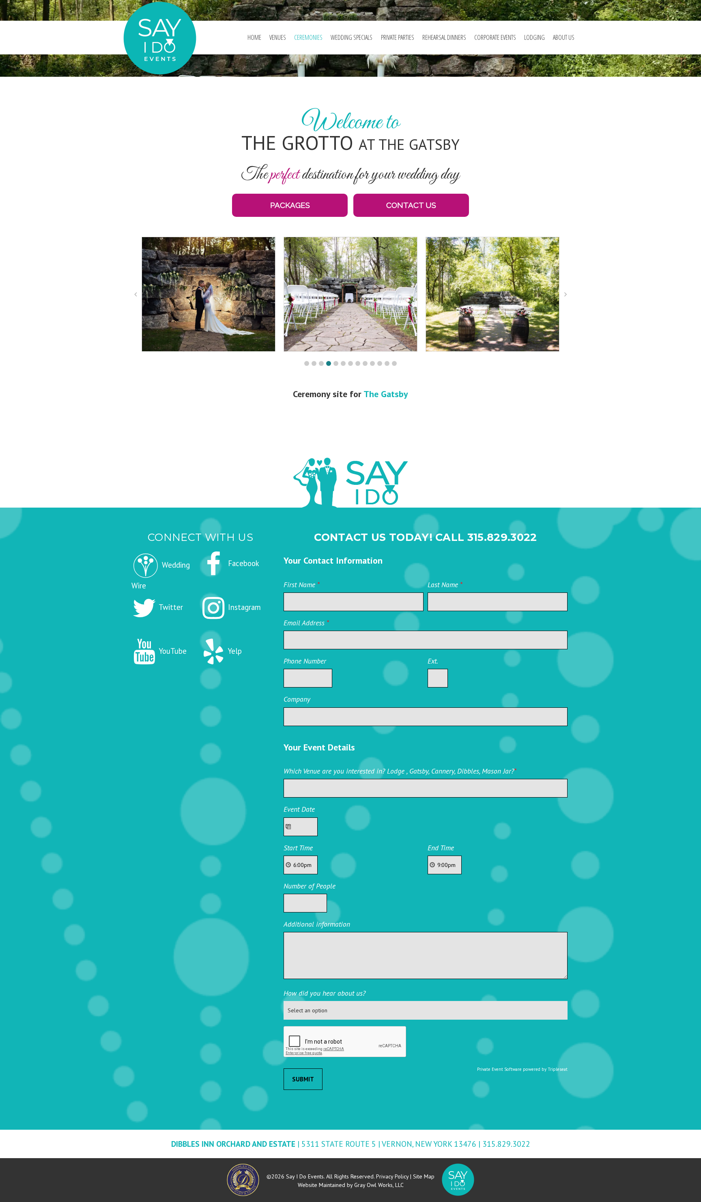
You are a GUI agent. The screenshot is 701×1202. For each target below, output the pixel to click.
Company (297, 699)
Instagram (243, 607)
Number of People (309, 886)
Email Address (306, 622)
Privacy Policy (392, 1176)
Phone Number (305, 661)
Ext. (433, 661)
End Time (441, 847)
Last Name (445, 584)
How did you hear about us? (325, 993)
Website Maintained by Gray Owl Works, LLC (351, 1185)
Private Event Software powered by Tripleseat (522, 1069)
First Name (302, 584)
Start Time (298, 847)
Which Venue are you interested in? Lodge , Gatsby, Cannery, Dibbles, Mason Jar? (400, 771)
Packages (290, 205)
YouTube (172, 651)
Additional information (317, 924)
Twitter (170, 607)
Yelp (234, 651)
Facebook (242, 563)
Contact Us (411, 205)
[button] (306, 363)
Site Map (423, 1176)
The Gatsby (385, 394)
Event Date (299, 809)
